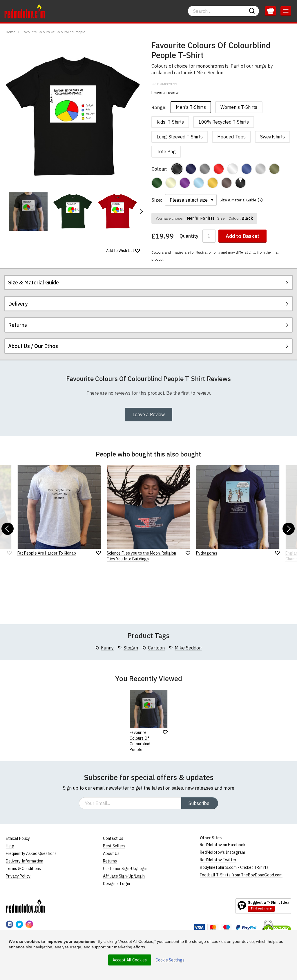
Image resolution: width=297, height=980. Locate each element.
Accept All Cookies (130, 960)
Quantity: (190, 236)
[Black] (176, 168)
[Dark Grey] (204, 168)
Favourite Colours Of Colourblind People (53, 32)
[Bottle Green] (156, 182)
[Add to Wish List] (165, 732)
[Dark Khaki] (274, 168)
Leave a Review (149, 414)
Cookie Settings (169, 960)
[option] (28, 211)
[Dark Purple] (184, 182)
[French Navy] (190, 168)
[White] (232, 168)
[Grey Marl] (260, 168)
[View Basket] (270, 11)
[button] (141, 211)
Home (10, 32)
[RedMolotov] (25, 905)
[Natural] (170, 182)
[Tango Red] (218, 168)
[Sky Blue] (198, 182)
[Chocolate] (226, 182)
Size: (156, 200)
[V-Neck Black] (240, 182)
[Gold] (212, 182)
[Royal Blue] (246, 168)
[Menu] (285, 11)
